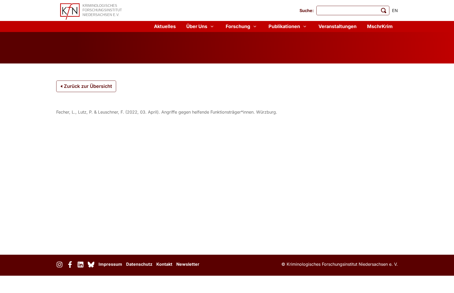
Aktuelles (165, 26)
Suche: (307, 10)
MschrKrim (380, 26)
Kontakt (164, 264)
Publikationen (284, 26)
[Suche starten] (383, 10)
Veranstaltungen (337, 26)
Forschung (238, 26)
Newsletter (187, 264)
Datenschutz (139, 264)
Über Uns (196, 26)
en (395, 10)
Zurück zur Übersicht (87, 86)
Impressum (110, 264)
